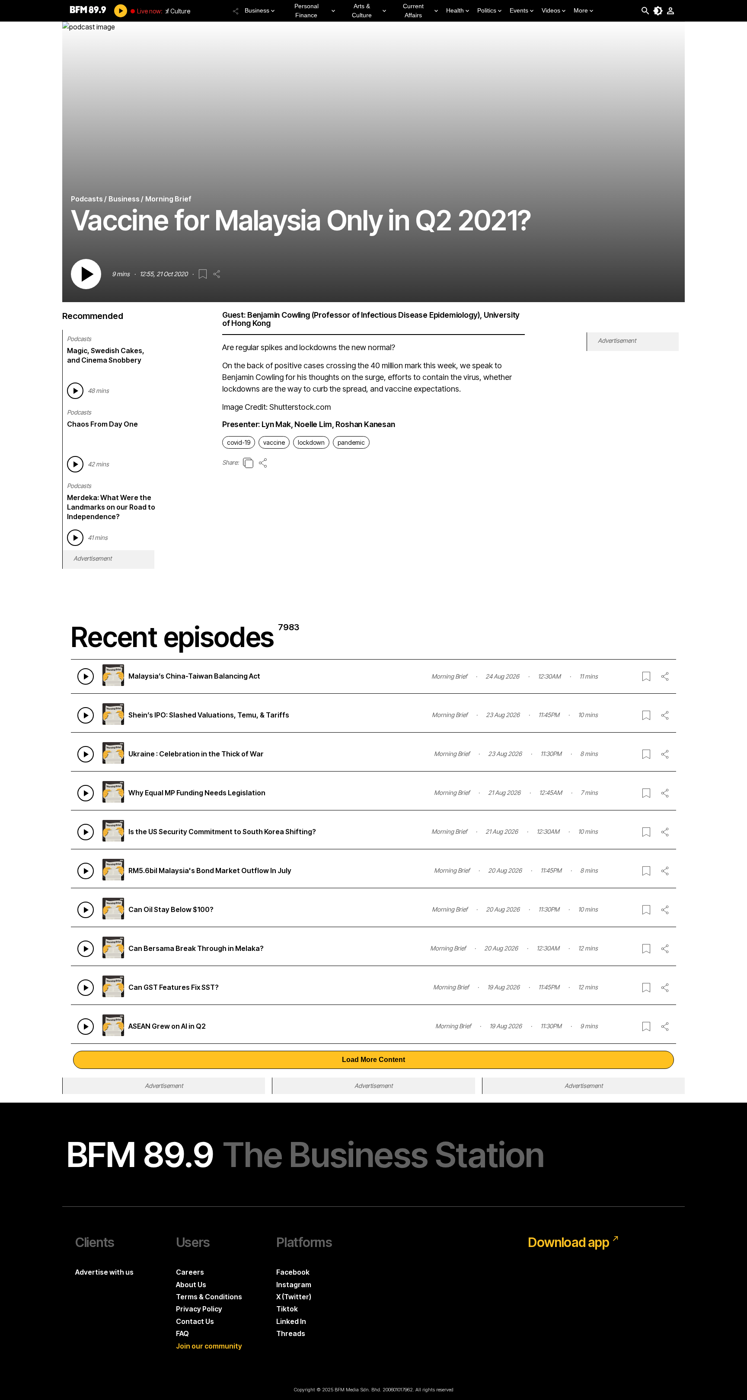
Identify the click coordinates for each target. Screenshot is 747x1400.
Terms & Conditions (209, 1296)
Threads (290, 1333)
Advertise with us (104, 1272)
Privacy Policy (199, 1308)
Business (257, 10)
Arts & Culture (362, 11)
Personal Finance (306, 11)
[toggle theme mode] (658, 11)
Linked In (291, 1321)
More (581, 10)
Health (455, 10)
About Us (191, 1284)
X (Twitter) (293, 1296)
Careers (190, 1272)
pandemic (351, 442)
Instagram (293, 1284)
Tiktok (287, 1308)
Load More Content (373, 1059)
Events (519, 10)
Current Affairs (413, 11)
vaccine (274, 442)
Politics (486, 10)
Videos (551, 10)
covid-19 (238, 442)
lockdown (311, 442)
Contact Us (195, 1321)
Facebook (293, 1272)
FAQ (182, 1333)
